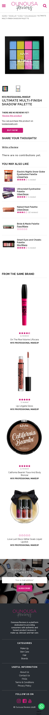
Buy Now (12, 130)
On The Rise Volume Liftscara (24, 339)
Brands (24, 658)
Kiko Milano (22, 245)
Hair (24, 655)
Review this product (12, 116)
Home (4, 16)
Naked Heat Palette (27, 207)
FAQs (24, 679)
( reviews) (33, 212)
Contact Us (24, 675)
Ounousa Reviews (23, 707)
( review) (32, 180)
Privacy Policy (24, 685)
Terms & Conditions (24, 682)
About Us (24, 672)
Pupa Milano (22, 226)
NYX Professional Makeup (16, 97)
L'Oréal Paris (22, 177)
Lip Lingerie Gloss (24, 406)
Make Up (12, 16)
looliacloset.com (10, 124)
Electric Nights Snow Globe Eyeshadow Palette (31, 173)
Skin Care (24, 652)
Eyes (20, 16)
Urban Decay (23, 194)
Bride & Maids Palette (28, 224)
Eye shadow (30, 16)
